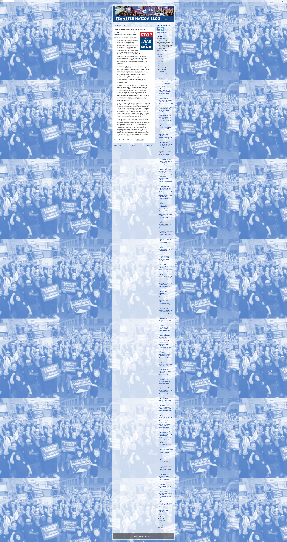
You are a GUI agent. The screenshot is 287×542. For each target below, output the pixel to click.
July (160, 78)
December (161, 67)
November (161, 69)
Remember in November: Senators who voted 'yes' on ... (165, 239)
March (160, 520)
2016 (159, 56)
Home (134, 145)
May (160, 516)
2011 (159, 527)
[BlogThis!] (138, 140)
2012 (159, 65)
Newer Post (118, 145)
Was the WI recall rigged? (164, 381)
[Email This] (137, 140)
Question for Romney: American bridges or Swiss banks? (165, 463)
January (161, 525)
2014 (159, 61)
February (161, 522)
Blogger (151, 536)
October (161, 71)
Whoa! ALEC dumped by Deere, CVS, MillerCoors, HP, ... (166, 449)
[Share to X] (140, 140)
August (161, 76)
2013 (159, 63)
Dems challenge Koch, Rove (165, 456)
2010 (159, 530)
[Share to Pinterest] (143, 140)
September (162, 73)
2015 (159, 59)
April (160, 518)
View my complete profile (162, 50)
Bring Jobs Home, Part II (164, 208)
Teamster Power (161, 38)
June (160, 514)
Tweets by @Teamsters (162, 32)
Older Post (150, 145)
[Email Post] (134, 139)
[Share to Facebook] (141, 140)
